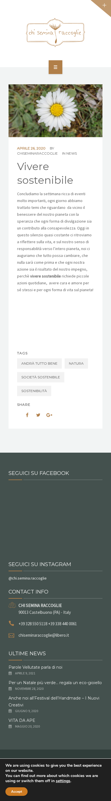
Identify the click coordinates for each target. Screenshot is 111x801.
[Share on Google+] (47, 415)
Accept (16, 791)
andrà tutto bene (39, 363)
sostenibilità (34, 391)
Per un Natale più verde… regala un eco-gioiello (55, 682)
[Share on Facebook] (23, 415)
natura (76, 363)
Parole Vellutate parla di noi (35, 667)
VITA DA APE (22, 720)
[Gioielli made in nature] (55, 32)
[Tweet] (35, 415)
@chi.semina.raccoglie (28, 578)
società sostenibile (40, 377)
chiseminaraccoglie (37, 153)
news (71, 153)
